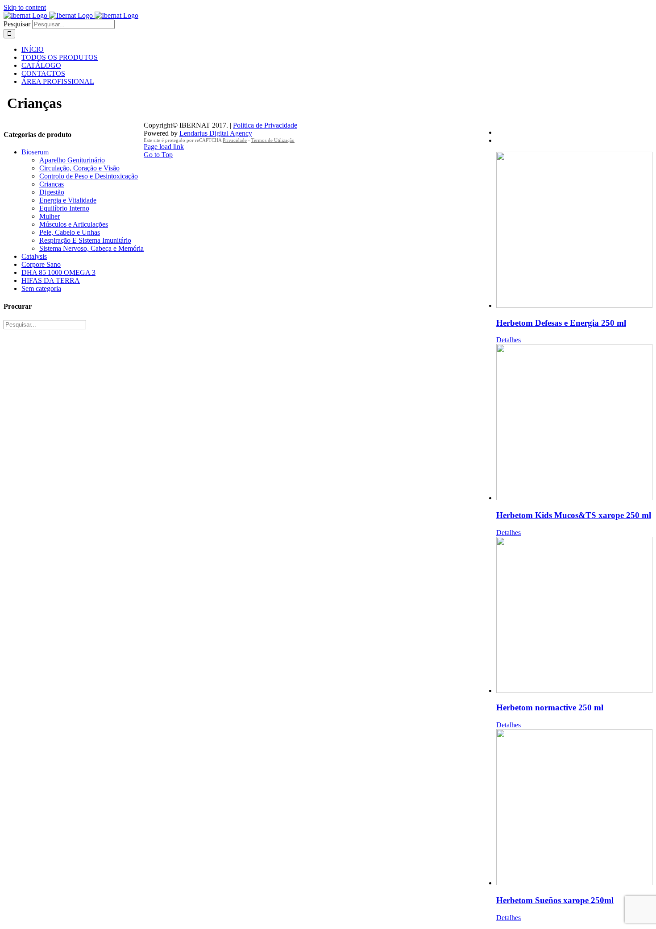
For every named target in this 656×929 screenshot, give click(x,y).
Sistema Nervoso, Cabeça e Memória (91, 248)
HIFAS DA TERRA (50, 280)
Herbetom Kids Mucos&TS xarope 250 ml (573, 515)
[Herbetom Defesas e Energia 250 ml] (574, 231)
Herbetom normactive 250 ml (549, 707)
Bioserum (35, 152)
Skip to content (25, 7)
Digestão (51, 192)
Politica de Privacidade (265, 125)
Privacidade (235, 140)
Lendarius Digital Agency (215, 133)
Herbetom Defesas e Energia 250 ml (561, 323)
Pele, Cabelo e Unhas (69, 232)
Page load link (164, 146)
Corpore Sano (41, 264)
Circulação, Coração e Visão (79, 168)
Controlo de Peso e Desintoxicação (88, 176)
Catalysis (34, 256)
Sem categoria (41, 288)
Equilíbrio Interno (64, 208)
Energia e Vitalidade (67, 200)
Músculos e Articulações (73, 224)
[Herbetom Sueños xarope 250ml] (574, 808)
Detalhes (508, 340)
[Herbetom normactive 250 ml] (574, 616)
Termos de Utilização (273, 140)
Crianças (51, 184)
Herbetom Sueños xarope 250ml (555, 900)
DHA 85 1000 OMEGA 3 (58, 272)
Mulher (49, 216)
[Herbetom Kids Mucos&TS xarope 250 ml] (574, 423)
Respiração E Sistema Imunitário (85, 240)
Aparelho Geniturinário (72, 160)
